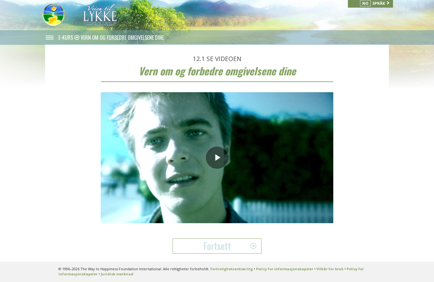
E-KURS (66, 37)
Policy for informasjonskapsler (284, 268)
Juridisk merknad (117, 274)
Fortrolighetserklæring (231, 268)
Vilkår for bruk (329, 268)
